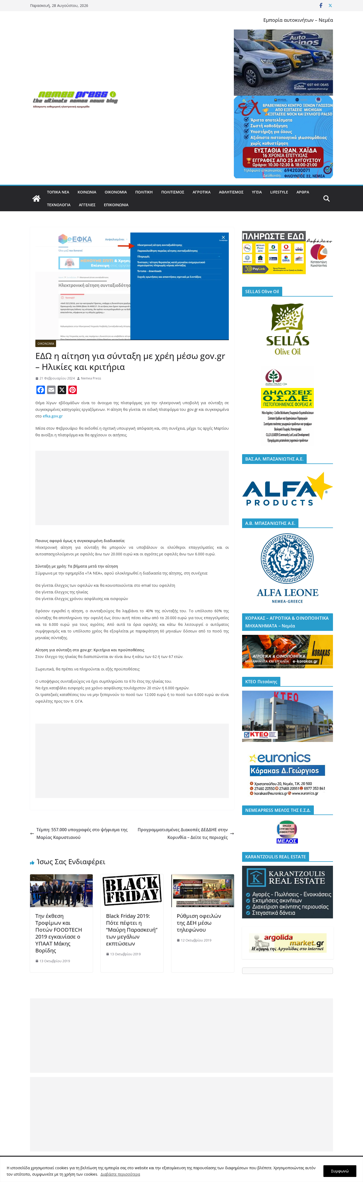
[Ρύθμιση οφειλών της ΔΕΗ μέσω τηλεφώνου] (202, 878)
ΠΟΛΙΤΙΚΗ (144, 192)
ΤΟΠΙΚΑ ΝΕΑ (58, 192)
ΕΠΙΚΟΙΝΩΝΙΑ (116, 204)
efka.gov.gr (53, 416)
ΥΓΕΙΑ (257, 192)
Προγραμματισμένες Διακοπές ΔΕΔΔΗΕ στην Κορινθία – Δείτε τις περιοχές (183, 833)
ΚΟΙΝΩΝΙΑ (87, 192)
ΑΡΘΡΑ (303, 192)
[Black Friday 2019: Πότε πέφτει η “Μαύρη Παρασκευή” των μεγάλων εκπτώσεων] (132, 878)
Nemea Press (91, 378)
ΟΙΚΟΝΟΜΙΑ (116, 192)
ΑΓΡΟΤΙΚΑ (201, 192)
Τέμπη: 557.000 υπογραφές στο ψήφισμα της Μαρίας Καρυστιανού (82, 833)
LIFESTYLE (279, 192)
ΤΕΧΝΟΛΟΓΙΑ (58, 204)
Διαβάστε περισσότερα (120, 1174)
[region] (181, 1169)
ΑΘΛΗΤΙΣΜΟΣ (231, 192)
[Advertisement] (132, 488)
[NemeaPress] (36, 198)
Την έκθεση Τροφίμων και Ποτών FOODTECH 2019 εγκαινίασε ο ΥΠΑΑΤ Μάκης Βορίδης (58, 933)
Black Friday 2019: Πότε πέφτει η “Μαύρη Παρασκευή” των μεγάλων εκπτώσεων (131, 929)
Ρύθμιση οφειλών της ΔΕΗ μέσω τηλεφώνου (199, 922)
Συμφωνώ (340, 1170)
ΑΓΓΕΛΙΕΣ (87, 204)
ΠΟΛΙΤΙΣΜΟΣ (172, 192)
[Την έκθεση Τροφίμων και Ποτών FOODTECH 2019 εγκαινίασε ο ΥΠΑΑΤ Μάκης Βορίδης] (61, 878)
